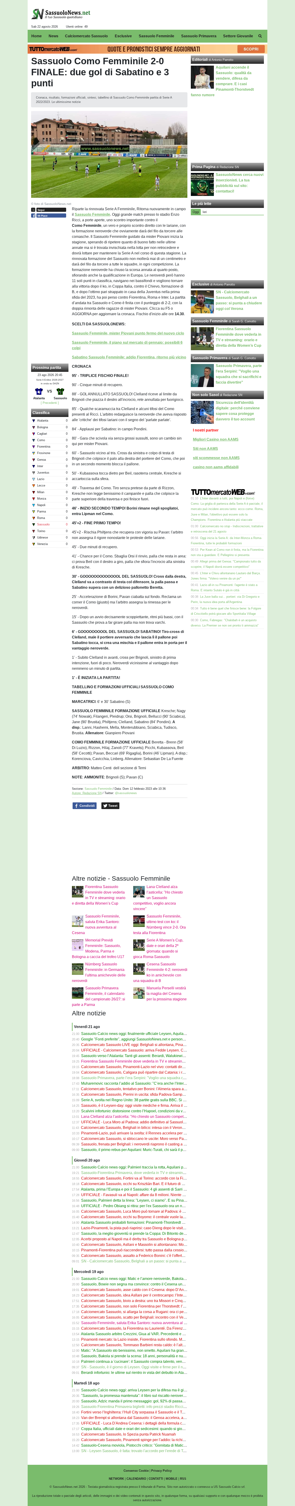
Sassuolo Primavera (209, 358)
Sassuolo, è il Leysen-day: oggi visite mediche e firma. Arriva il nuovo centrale (144, 1105)
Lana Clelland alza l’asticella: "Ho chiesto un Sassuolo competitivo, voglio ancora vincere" (158, 898)
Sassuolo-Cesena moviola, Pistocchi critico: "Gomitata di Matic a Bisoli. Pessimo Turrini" (153, 1445)
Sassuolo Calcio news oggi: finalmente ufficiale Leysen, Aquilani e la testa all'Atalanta (151, 1034)
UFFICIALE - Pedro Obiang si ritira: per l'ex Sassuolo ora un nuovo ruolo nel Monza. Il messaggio (160, 1206)
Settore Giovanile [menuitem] (238, 36)
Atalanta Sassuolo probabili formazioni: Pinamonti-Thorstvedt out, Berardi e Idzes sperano (154, 1222)
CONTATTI (156, 1478)
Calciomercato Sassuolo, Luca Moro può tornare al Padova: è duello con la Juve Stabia (152, 1211)
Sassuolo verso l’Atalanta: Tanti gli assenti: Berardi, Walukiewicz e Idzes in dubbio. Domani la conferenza (167, 1056)
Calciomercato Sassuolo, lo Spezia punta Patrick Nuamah (128, 1434)
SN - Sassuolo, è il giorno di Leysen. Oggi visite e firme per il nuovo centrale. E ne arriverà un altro (161, 1367)
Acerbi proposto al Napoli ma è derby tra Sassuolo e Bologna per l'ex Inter (141, 1239)
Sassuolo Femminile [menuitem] (156, 36)
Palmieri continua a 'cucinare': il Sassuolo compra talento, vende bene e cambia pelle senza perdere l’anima (169, 1361)
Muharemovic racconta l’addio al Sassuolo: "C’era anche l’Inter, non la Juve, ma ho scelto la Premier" (163, 1083)
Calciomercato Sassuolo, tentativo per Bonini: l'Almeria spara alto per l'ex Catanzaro (149, 1089)
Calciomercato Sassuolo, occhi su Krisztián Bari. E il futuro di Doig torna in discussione (152, 1184)
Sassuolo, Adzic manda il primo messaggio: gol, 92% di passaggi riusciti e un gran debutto (154, 1401)
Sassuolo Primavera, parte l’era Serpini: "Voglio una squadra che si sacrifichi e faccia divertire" (158, 1078)
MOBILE (171, 1478)
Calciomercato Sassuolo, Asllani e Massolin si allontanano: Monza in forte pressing (149, 1245)
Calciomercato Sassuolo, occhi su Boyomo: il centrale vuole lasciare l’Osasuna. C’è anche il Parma (162, 1217)
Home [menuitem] (36, 36)
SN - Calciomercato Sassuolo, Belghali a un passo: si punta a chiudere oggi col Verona (152, 1261)
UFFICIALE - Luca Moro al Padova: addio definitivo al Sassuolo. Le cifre (140, 1122)
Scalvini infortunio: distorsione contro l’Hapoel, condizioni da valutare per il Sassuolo (150, 1111)
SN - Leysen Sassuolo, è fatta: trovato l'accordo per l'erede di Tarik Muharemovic (146, 1451)
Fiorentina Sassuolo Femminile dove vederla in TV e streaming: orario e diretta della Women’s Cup (162, 1061)
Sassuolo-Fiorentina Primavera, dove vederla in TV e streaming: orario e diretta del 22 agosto (157, 1173)
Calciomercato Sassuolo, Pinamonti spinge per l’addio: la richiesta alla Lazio (143, 1440)
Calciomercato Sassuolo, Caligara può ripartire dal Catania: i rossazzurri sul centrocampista (156, 1072)
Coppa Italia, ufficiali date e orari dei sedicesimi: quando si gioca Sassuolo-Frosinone (150, 1429)
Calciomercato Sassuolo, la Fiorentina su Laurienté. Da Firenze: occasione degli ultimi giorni (156, 1328)
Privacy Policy (161, 1470)
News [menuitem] (53, 36)
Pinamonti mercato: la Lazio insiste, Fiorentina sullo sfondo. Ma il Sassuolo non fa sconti (153, 1339)
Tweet (112, 805)
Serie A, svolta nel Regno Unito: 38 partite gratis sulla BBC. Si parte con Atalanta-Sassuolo (155, 1100)
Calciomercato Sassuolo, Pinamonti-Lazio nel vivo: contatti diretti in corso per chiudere (151, 1067)
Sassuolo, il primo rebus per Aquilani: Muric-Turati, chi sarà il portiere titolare (143, 1150)
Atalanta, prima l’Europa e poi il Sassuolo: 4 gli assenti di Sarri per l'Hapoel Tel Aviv (149, 1189)
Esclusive (200, 284)
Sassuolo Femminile (98, 788)
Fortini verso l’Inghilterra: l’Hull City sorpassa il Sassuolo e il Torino (135, 1412)
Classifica (41, 413)
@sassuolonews (126, 793)
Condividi (87, 805)
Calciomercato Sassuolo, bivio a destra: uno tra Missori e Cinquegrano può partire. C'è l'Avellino (159, 1301)
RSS (183, 1478)
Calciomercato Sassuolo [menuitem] (86, 36)
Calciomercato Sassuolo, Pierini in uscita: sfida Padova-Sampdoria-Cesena (143, 1094)
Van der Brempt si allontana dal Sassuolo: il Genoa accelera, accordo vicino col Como (151, 1418)
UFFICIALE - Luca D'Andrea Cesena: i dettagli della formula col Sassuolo (141, 1423)
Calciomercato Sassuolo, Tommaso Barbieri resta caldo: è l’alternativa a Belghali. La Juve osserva (161, 1345)
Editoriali (200, 59)
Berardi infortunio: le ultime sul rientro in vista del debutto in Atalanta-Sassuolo (144, 1373)
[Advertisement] (227, 248)
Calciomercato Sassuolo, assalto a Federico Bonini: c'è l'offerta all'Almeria (141, 1256)
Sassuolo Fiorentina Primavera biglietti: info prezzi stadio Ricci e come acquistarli (147, 1407)
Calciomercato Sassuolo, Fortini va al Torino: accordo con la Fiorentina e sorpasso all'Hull (154, 1178)
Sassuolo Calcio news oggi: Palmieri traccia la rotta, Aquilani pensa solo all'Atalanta (149, 1167)
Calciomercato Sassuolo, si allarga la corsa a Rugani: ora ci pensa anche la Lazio (148, 1312)
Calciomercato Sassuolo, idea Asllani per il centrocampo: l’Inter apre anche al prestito (150, 1295)
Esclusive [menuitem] (123, 36)
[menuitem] (260, 36)
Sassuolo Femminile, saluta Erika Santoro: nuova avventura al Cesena (139, 1323)
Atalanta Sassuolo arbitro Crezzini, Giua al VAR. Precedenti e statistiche (140, 1334)
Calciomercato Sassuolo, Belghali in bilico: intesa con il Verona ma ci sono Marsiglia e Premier (158, 1128)
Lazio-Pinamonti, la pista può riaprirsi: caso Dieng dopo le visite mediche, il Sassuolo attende (157, 1228)
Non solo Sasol (205, 395)
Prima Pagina (203, 167)
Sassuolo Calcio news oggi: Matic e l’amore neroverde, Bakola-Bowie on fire (143, 1279)
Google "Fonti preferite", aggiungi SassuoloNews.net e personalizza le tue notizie (147, 1039)
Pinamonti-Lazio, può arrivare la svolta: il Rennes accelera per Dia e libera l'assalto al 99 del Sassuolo (164, 1133)
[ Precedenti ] (50, 403)
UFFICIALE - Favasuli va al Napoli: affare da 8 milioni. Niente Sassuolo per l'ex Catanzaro (154, 1195)
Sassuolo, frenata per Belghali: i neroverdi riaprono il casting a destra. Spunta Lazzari (150, 1144)
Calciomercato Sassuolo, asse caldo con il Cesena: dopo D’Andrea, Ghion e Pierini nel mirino (157, 1290)
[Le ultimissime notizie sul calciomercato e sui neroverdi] (60, 14)
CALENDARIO (136, 1478)
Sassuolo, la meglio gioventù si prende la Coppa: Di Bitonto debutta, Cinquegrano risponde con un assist (166, 1233)
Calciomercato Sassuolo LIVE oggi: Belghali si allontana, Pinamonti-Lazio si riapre (148, 1045)
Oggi (196, 212)
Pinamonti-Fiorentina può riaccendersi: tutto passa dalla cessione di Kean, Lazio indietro (153, 1250)
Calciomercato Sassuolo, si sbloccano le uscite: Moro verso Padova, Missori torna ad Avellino (157, 1139)
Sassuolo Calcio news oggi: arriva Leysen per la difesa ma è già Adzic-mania (144, 1390)
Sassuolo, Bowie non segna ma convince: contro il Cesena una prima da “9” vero (147, 1284)
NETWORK (116, 1478)
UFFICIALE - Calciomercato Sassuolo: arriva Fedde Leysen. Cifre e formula (143, 1050)
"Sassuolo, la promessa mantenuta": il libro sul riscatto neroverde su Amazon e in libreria (153, 1396)
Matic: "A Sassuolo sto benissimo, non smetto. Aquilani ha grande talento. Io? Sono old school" (158, 1350)
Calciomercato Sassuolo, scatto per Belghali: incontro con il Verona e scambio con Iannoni (155, 1317)
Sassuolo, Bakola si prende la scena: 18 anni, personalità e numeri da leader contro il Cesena (157, 1356)
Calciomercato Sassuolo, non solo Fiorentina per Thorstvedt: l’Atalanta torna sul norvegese (155, 1306)
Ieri (205, 212)
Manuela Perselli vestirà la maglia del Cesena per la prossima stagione (167, 993)
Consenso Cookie (136, 1470)
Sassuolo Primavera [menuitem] (198, 36)
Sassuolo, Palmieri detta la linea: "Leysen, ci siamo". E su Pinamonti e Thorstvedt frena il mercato (160, 1200)
